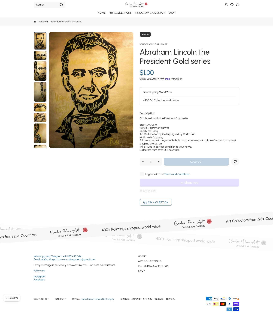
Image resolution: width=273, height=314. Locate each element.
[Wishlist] (232, 4)
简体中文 (59, 299)
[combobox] (49, 5)
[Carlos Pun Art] (136, 4)
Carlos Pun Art (158, 44)
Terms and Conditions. (177, 174)
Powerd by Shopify (104, 299)
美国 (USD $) (40, 299)
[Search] (61, 5)
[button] (237, 4)
